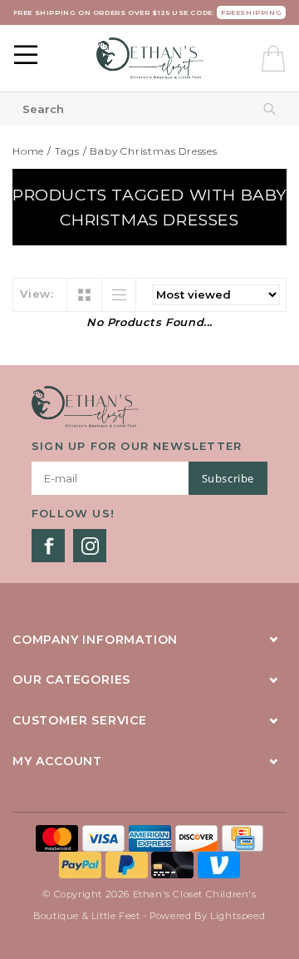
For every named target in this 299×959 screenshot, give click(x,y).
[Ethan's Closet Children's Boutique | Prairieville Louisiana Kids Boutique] (150, 58)
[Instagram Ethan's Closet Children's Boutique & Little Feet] (89, 545)
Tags (67, 151)
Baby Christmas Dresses (154, 151)
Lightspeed (238, 916)
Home (28, 151)
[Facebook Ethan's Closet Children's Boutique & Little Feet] (48, 545)
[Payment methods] (59, 837)
